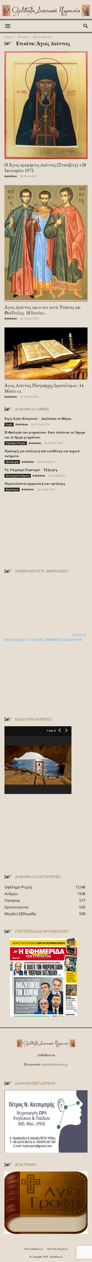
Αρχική (9, 37)
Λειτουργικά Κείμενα (17, 475)
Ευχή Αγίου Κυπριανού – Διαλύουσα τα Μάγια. (38, 418)
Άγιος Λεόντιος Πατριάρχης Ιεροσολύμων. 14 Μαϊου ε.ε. (44, 388)
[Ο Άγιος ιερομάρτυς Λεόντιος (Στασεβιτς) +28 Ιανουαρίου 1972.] (46, 105)
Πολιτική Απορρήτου (57, 1249)
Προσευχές (12, 461)
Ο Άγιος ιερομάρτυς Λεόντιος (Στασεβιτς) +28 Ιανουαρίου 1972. (45, 167)
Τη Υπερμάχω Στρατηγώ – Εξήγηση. (31, 469)
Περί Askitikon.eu (33, 1249)
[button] (7, 26)
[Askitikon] (46, 10)
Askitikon (10, 176)
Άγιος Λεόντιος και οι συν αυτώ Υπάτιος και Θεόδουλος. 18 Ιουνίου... (42, 310)
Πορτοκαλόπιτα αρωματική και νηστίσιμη (34, 483)
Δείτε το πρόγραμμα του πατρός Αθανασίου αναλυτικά (45, 637)
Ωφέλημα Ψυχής (15, 443)
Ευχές (9, 424)
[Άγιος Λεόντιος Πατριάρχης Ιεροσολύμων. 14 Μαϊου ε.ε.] (46, 353)
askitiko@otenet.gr (54, 1064)
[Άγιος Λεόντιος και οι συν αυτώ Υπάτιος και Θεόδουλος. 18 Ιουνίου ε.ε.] (46, 243)
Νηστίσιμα (12, 489)
